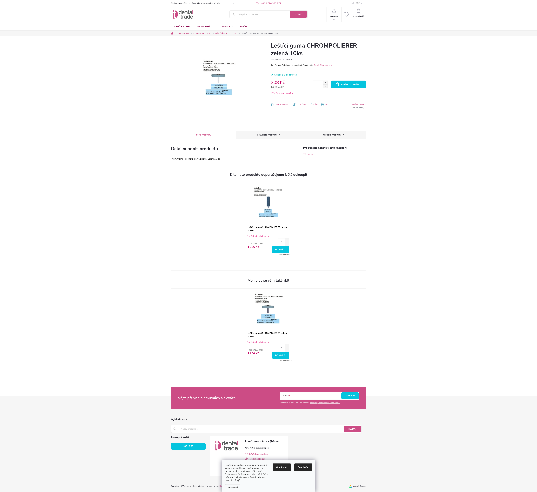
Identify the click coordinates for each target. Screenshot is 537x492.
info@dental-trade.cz (258, 454)
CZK (358, 3)
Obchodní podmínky (179, 3)
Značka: (359, 104)
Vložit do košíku (350, 84)
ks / (188, 446)
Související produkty (267, 135)
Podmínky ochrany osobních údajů (206, 3)
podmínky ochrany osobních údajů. (325, 402)
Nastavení (233, 487)
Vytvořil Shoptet (359, 486)
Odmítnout (281, 467)
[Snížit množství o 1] (325, 86)
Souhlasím (303, 467)
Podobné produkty (332, 135)
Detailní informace (322, 65)
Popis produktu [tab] (203, 135)
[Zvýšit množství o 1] (325, 82)
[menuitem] (182, 26)
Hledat (298, 14)
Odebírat (350, 395)
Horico (310, 154)
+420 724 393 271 (257, 459)
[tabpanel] (268, 219)
